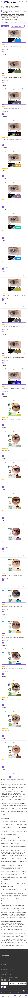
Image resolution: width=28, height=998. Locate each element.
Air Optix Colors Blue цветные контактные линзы (11, 46)
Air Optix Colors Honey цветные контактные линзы (12, 170)
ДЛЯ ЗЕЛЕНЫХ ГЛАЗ (13, 17)
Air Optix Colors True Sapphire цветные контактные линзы (13, 388)
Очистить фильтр (5, 26)
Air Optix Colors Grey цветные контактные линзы (11, 108)
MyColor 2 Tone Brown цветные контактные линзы (12, 481)
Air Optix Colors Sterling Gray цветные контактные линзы (13, 326)
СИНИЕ (9, 15)
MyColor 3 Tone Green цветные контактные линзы (12, 699)
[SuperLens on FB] (2, 980)
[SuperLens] (10, 1)
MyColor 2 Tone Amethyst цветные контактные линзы (12, 544)
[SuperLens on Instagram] (9, 980)
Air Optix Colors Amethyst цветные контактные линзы (12, 201)
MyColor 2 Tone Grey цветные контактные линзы (11, 450)
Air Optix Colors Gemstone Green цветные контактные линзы (14, 295)
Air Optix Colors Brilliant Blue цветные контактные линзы (13, 264)
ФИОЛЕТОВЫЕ (4, 15)
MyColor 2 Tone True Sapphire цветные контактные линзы (13, 668)
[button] (1, 2)
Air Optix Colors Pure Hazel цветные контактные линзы (13, 357)
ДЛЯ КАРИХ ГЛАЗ (4, 17)
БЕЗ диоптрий (13, 19)
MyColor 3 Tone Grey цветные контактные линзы (11, 730)
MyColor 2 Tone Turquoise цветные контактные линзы (12, 606)
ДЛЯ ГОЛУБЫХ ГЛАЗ (5, 19)
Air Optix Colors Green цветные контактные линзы (12, 77)
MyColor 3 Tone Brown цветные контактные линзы (12, 761)
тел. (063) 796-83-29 (6, 974)
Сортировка (14, 22)
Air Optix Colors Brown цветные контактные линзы (12, 139)
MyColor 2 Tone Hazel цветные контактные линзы (12, 575)
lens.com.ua (15, 939)
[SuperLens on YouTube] (5, 980)
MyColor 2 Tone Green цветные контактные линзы (12, 419)
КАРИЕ (17, 15)
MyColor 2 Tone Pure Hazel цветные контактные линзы (13, 637)
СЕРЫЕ (13, 15)
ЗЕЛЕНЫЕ (22, 15)
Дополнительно (6, 959)
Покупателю (5, 951)
